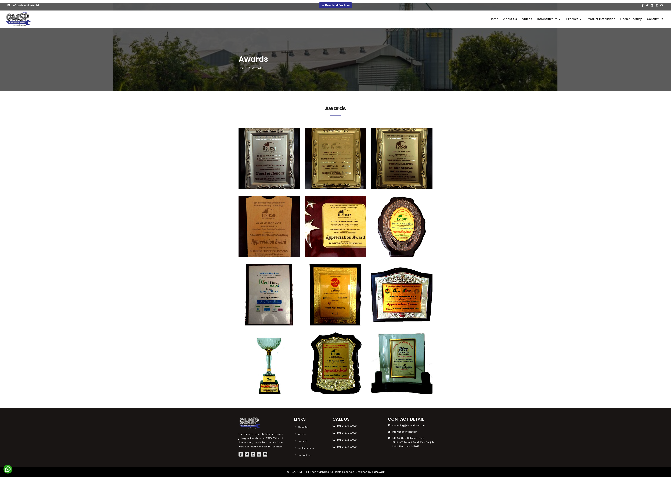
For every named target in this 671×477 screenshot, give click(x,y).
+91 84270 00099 (346, 425)
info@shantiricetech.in (26, 5)
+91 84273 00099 (346, 446)
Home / (244, 68)
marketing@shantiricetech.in (408, 425)
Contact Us (655, 19)
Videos (527, 19)
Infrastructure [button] (547, 19)
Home (494, 19)
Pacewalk (378, 472)
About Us (510, 19)
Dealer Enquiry (631, 19)
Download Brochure (337, 5)
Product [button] (572, 19)
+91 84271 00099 (346, 432)
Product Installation (601, 19)
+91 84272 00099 (346, 439)
